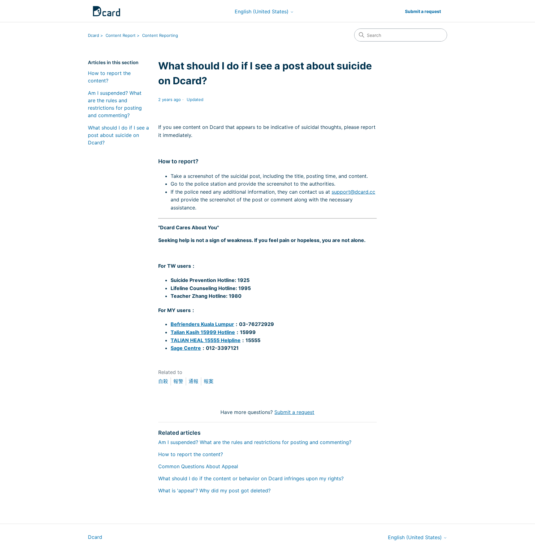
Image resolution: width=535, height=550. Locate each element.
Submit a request (423, 11)
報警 (178, 381)
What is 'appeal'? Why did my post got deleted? (214, 490)
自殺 (163, 381)
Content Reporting (160, 35)
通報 (193, 381)
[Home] (106, 11)
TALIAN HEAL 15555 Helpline (206, 340)
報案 (209, 381)
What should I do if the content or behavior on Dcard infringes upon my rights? (251, 478)
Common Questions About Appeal (198, 466)
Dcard (93, 35)
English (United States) (262, 11)
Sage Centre (186, 348)
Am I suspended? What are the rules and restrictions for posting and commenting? (115, 104)
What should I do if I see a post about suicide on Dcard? (118, 135)
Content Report (121, 35)
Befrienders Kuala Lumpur (202, 324)
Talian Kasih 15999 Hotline (203, 332)
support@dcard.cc (353, 192)
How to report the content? (109, 77)
